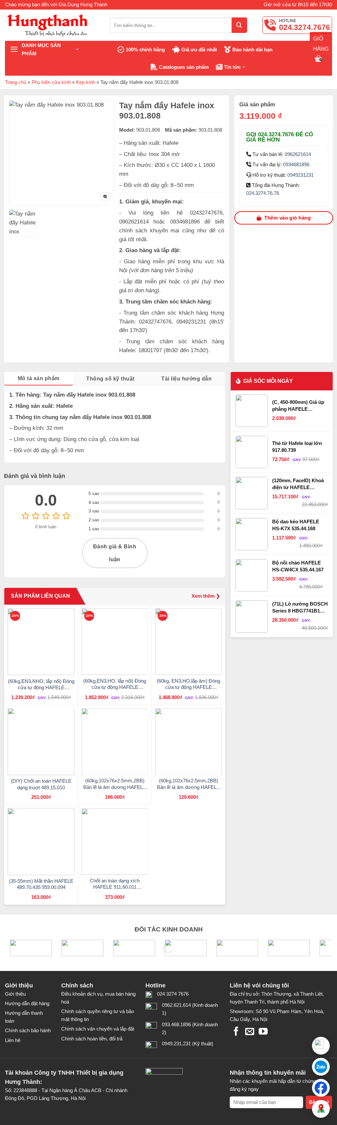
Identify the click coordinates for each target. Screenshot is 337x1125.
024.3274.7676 (304, 27)
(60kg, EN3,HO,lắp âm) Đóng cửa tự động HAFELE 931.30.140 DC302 (188, 687)
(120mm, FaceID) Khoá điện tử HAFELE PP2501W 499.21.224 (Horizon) (298, 484)
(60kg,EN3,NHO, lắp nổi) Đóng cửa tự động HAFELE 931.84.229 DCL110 (41, 687)
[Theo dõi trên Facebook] (236, 1032)
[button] (321, 1067)
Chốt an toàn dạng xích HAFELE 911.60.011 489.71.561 (115, 887)
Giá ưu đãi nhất (199, 49)
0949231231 (300, 175)
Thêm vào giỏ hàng (287, 218)
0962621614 (298, 154)
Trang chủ (15, 82)
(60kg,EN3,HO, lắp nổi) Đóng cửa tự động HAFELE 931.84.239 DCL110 (114, 687)
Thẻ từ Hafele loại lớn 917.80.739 (297, 446)
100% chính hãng (145, 49)
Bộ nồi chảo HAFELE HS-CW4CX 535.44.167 (298, 566)
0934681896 (296, 164)
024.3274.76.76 (262, 193)
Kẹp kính (85, 82)
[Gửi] (239, 25)
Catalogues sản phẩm (184, 67)
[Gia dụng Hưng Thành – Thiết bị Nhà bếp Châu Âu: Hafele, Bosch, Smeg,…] (52, 25)
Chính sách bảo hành (28, 1030)
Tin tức (232, 67)
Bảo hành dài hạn (252, 49)
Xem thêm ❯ (206, 596)
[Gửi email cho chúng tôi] (249, 1032)
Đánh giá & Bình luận (114, 552)
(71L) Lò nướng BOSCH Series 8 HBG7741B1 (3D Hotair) (300, 607)
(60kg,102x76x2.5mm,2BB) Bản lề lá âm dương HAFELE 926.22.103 (188, 787)
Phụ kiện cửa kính (51, 82)
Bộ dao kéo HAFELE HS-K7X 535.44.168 (295, 525)
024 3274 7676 (173, 994)
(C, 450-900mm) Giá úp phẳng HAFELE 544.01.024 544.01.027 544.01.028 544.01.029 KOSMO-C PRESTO (298, 405)
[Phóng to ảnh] (105, 197)
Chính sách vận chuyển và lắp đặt (97, 1029)
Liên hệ (12, 1040)
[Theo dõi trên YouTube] (263, 1032)
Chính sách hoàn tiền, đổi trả (91, 1038)
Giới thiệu (15, 994)
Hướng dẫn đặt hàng (27, 1003)
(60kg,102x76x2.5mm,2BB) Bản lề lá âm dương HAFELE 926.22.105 (114, 787)
